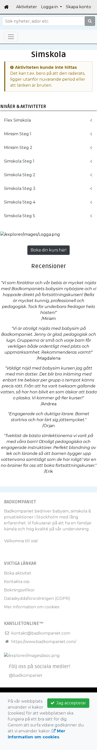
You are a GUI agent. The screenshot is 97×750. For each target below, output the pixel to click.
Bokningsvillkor (19, 590)
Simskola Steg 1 (19, 161)
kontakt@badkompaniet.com (40, 633)
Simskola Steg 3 (19, 188)
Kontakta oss (16, 581)
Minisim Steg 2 (18, 147)
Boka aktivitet (17, 573)
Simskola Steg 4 (19, 202)
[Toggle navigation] (11, 37)
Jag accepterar (70, 703)
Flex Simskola (17, 120)
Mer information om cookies (31, 607)
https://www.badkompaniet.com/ (43, 641)
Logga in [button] (50, 6)
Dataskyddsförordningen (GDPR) (37, 598)
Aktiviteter (26, 6)
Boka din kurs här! (48, 250)
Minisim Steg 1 (17, 134)
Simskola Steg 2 (19, 174)
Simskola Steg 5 (19, 215)
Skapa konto (78, 6)
